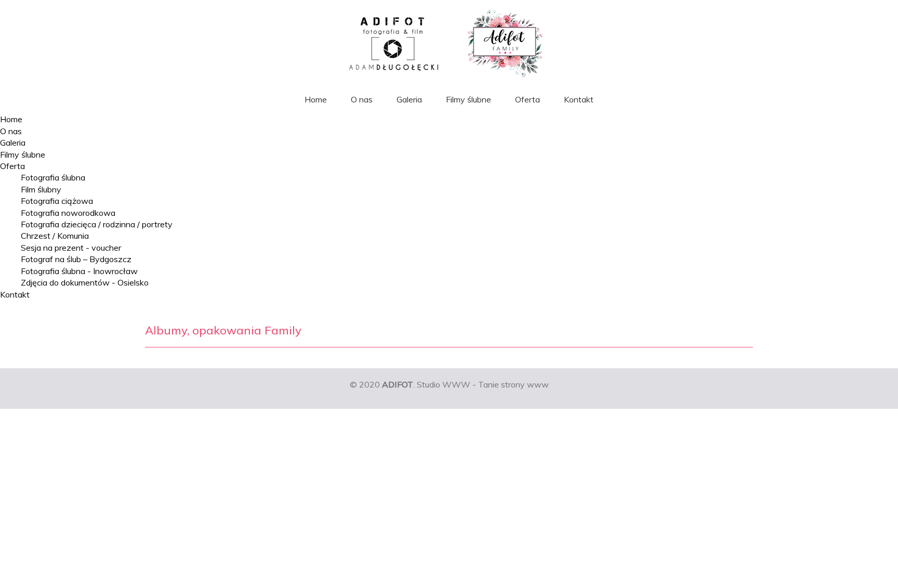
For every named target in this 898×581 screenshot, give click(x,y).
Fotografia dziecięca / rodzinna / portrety (97, 224)
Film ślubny (41, 189)
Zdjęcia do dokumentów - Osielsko (85, 282)
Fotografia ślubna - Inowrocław (79, 271)
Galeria (409, 99)
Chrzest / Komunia (55, 235)
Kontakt (578, 99)
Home (316, 99)
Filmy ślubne (468, 99)
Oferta (527, 99)
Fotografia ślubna (53, 177)
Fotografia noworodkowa (68, 213)
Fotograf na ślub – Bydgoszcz (76, 259)
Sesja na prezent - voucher (71, 247)
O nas (362, 99)
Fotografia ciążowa (57, 201)
